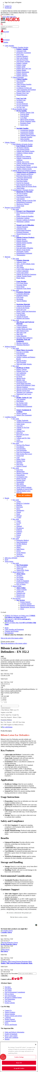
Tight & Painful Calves (23, 491)
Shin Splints (20, 484)
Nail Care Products (22, 58)
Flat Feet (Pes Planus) (23, 445)
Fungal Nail (20, 455)
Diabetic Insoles (21, 239)
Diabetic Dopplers (22, 241)
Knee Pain (19, 470)
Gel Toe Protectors (22, 104)
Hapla (18, 514)
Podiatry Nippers (21, 74)
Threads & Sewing (22, 316)
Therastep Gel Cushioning (24, 392)
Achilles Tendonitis (22, 420)
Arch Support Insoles (22, 149)
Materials (7, 257)
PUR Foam (19, 297)
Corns (18, 440)
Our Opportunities (10, 996)
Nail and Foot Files (22, 60)
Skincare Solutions (22, 387)
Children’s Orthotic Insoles (24, 153)
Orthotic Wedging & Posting (25, 163)
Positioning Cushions (22, 218)
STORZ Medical (21, 544)
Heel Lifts (19, 155)
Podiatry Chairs (21, 65)
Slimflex (19, 545)
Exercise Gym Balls (22, 352)
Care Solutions (20, 399)
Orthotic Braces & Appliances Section (24, 170)
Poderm (18, 533)
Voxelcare (19, 554)
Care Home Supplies (26, 140)
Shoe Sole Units (21, 332)
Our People (19, 577)
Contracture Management (24, 177)
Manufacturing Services (27, 607)
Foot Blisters (20, 447)
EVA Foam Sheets (22, 283)
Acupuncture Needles (27, 132)
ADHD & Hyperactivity (23, 422)
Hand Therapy (20, 375)
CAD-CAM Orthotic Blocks (25, 269)
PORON (19, 530)
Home (6, 628)
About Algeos (9, 561)
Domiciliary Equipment (23, 52)
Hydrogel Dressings (22, 232)
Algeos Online (16, 586)
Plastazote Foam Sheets (23, 288)
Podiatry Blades (21, 70)
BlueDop (19, 505)
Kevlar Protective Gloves (9, 944)
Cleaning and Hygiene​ (12, 631)
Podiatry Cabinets (21, 63)
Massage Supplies (21, 404)
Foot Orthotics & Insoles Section (22, 144)
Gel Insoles (19, 102)
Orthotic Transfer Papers (23, 276)
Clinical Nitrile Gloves (23, 91)
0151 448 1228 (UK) (9, 17)
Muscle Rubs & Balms (27, 119)
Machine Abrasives (22, 343)
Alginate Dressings (22, 227)
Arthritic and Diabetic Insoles (25, 151)
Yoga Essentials (21, 362)
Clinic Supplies (9, 45)
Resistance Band (25, 123)
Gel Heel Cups (21, 100)
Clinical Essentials (18, 77)
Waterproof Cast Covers (23, 394)
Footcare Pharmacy (22, 56)
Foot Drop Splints (21, 181)
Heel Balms (20, 401)
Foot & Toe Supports (22, 183)
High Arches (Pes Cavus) (24, 454)
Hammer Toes (20, 461)
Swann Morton (21, 552)
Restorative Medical (22, 540)
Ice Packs (19, 376)
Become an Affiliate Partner (13, 997)
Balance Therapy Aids (27, 112)
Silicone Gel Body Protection (25, 389)
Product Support (25, 602)
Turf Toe (19, 492)
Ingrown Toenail (21, 466)
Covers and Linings (22, 272)
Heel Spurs (19, 464)
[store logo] (10, 20)
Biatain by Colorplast (22, 503)
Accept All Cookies (19, 1068)
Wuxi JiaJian (20, 556)
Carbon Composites (22, 271)
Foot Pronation (21, 448)
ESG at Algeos (21, 584)
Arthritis (18, 429)
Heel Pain (19, 463)
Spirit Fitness (20, 549)
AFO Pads (19, 265)
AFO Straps (20, 267)
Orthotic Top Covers (22, 162)
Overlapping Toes (21, 477)
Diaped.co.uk (20, 595)
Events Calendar (10, 1003)
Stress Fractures (21, 485)
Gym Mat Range (21, 355)
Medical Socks (20, 378)
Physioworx (20, 528)
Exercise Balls (24, 114)
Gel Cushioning (21, 373)
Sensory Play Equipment (24, 415)
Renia (18, 537)
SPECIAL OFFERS (11, 558)
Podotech (19, 531)
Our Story (19, 575)
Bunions (19, 436)
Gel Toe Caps (20, 107)
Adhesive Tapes (21, 262)
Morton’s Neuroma (22, 473)
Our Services (16, 598)
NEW (6, 559)
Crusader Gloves (6, 932)
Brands (7, 498)
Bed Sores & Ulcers (22, 434)
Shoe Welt (19, 334)
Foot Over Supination (23, 452)
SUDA (18, 551)
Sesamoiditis (20, 482)
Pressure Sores (20, 480)
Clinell (18, 521)
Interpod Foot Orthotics (23, 156)
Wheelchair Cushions (23, 221)
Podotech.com (20, 593)
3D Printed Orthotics (22, 148)
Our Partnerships (10, 999)
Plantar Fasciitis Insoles (23, 165)
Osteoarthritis (20, 475)
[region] (19, 1057)
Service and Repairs (11, 1024)
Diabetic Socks (21, 246)
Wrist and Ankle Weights (24, 364)
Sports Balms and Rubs (23, 383)
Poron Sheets (20, 287)
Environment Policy (22, 582)
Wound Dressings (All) (23, 234)
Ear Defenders (9, 633)
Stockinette (19, 299)
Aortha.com (20, 591)
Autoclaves (19, 82)
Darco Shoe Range (22, 179)
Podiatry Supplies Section (20, 47)
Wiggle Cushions (21, 413)
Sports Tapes (24, 125)
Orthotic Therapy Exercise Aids (26, 200)
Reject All (19, 1062)
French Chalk (20, 313)
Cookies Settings (19, 1057)
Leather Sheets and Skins (24, 329)
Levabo (18, 523)
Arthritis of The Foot (22, 427)
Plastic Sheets (20, 278)
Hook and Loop (21, 309)
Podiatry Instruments (22, 72)
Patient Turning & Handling (25, 216)
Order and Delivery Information (14, 1032)
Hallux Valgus (20, 459)
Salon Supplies (24, 139)
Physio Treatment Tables (27, 121)
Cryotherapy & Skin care (24, 88)
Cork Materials (21, 315)
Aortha (18, 501)
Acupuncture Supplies (27, 130)
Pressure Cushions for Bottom (25, 220)
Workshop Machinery (23, 345)
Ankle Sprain (20, 424)
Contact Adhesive (21, 327)
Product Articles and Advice (13, 1016)
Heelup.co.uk (20, 596)
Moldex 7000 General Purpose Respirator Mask (16, 963)
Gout (17, 457)
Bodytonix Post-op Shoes (24, 176)
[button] (19, 917)
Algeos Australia (21, 589)
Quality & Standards (22, 581)
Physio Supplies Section (19, 109)
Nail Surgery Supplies (23, 61)
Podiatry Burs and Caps (23, 68)
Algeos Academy (21, 567)
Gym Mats (23, 118)
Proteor (18, 535)
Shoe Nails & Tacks (22, 331)
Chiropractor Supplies (27, 133)
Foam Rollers (24, 116)
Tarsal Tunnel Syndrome (23, 487)
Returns (7, 1039)
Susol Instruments (21, 542)
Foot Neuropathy (21, 450)
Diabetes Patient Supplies (24, 243)
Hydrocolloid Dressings (23, 230)
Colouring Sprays (21, 325)
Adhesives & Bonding (23, 306)
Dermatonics (20, 510)
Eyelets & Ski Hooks (22, 308)
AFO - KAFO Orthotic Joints (25, 264)
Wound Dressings (21, 95)
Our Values (19, 579)
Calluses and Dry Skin (23, 438)
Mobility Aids (20, 380)
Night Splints (20, 188)
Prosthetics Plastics (22, 295)
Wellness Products (10, 346)
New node (15, 209)
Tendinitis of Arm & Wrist (24, 489)
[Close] (36, 1044)
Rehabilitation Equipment (24, 202)
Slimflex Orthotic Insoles (24, 169)
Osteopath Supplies (26, 137)
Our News (8, 1001)
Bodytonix (19, 507)
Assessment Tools (21, 195)
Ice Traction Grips (21, 403)
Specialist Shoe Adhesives (24, 338)
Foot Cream (20, 54)
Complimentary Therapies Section (22, 190)
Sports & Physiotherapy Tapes (25, 385)
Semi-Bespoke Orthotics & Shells (26, 167)
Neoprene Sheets (21, 285)
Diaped (18, 512)
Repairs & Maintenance (27, 605)
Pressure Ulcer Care (22, 93)
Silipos (18, 547)
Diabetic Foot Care (22, 371)
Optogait (19, 526)
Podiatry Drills (20, 67)
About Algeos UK (18, 572)
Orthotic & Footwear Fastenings (26, 274)
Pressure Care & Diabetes (12, 207)
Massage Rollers (21, 360)
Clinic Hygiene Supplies (23, 84)
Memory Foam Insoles (23, 250)
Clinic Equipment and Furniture (26, 89)
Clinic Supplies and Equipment (14, 629)
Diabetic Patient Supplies (28, 135)
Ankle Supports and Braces (24, 174)
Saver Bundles (20, 81)
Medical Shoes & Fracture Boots (26, 186)
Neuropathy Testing (22, 251)
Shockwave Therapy (22, 204)
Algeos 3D (19, 568)
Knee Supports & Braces (24, 184)
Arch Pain (19, 426)
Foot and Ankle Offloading (24, 248)
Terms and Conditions (11, 1037)
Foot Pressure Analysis (23, 197)
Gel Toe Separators (22, 105)
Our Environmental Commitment (15, 992)
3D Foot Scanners (21, 193)
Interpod (19, 515)
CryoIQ (18, 517)
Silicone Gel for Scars (23, 390)
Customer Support (25, 603)
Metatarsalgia (20, 471)
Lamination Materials (22, 294)
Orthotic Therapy (10, 142)
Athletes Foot (20, 431)
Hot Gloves (4, 951)
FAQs (22, 609)
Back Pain (19, 433)
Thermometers (20, 255)
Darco (18, 508)
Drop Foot (19, 441)
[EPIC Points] (3, 37)
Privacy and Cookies (11, 1036)
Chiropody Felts (21, 51)
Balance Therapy (21, 369)
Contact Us (8, 6)
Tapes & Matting (21, 301)
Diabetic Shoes (21, 244)
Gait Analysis (20, 199)
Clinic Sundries (21, 86)
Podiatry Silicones (21, 75)
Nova (18, 524)
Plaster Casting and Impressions (26, 311)
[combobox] (10, 27)
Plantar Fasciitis (21, 478)
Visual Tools (20, 206)
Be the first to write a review (19, 917)
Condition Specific (10, 417)
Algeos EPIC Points (22, 570)
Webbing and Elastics (23, 318)
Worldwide (8, 8)
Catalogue (8, 1017)
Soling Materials (21, 336)
